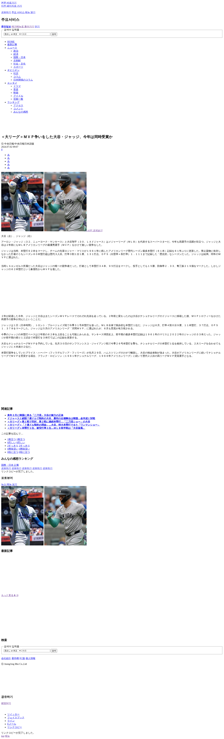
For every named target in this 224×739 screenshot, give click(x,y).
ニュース (12, 47)
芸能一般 (18, 99)
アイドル (18, 95)
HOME (11, 41)
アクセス (18, 105)
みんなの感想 (20, 112)
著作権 (15, 658)
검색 (54, 34)
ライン (11, 720)
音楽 (15, 89)
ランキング (13, 102)
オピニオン (13, 70)
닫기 (37, 26)
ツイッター (13, 714)
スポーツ (18, 67)
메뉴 (7, 736)
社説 (15, 73)
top (2, 736)
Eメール (11, 724)
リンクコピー (14, 727)
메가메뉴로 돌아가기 (23, 26)
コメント (18, 108)
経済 (15, 54)
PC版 (22, 658)
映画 (15, 92)
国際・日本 (19, 57)
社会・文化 (19, 63)
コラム (17, 76)
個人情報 (30, 658)
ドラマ (17, 86)
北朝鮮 (17, 60)
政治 (15, 51)
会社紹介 (6, 658)
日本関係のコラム (23, 79)
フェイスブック (15, 717)
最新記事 (12, 44)
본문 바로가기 (8, 2)
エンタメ (12, 83)
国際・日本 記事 (10, 465)
